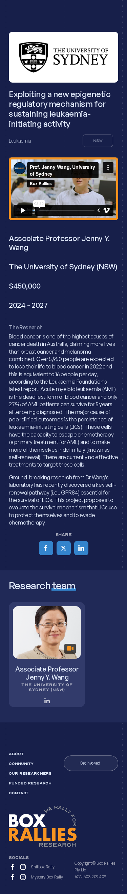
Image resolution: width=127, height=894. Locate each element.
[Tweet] (64, 548)
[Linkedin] (81, 548)
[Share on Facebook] (46, 548)
